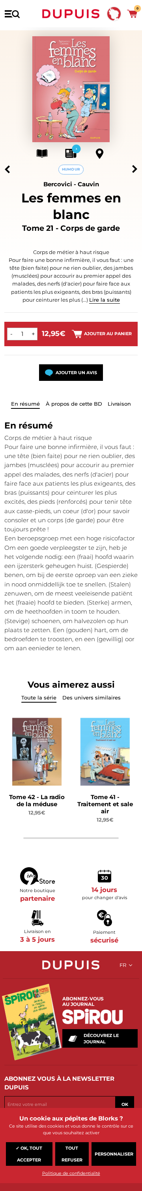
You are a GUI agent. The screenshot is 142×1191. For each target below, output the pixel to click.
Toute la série (38, 697)
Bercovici (57, 184)
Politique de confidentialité (71, 1173)
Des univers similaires (91, 697)
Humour (71, 169)
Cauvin (88, 184)
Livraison (119, 404)
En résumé (25, 404)
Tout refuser (72, 1154)
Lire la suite (104, 300)
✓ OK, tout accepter (29, 1154)
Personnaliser (114, 1154)
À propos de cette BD (74, 404)
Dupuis (71, 14)
